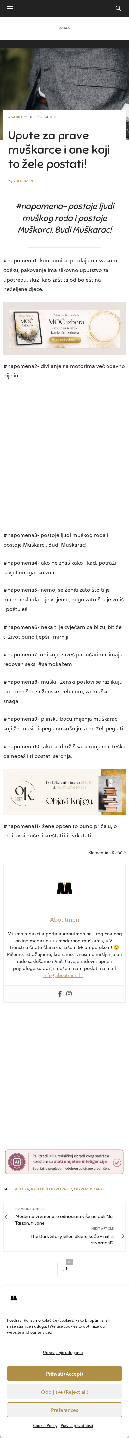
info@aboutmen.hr (63, 975)
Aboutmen (23, 181)
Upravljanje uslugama (63, 1352)
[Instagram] (69, 994)
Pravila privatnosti (77, 1425)
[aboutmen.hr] (64, 28)
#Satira (15, 117)
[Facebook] (60, 994)
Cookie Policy (45, 1425)
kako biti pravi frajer (51, 1189)
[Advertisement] (64, 456)
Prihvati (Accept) (64, 1373)
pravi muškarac (89, 1189)
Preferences (64, 1410)
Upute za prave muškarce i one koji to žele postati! (59, 149)
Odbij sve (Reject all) (64, 1391)
